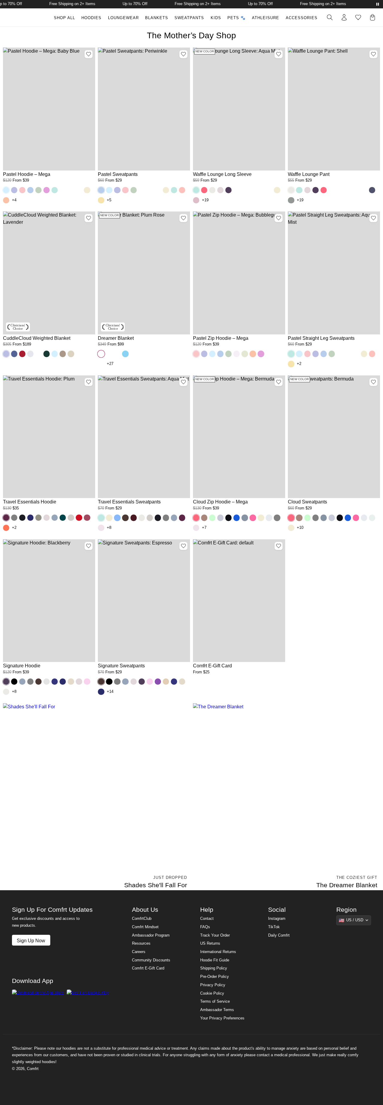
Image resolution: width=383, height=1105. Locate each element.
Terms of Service (215, 1001)
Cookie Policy (212, 993)
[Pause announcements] (377, 4)
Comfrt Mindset (145, 927)
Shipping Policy (213, 968)
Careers (138, 952)
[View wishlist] (358, 17)
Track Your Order (215, 935)
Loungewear (123, 18)
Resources (141, 943)
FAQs (205, 927)
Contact (207, 919)
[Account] (344, 17)
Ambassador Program (151, 935)
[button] (6, 190)
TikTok (274, 927)
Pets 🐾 (236, 18)
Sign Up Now (31, 940)
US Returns (210, 943)
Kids (216, 18)
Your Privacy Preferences (222, 1018)
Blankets (156, 18)
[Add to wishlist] (88, 54)
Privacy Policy (212, 985)
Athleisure (265, 18)
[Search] (329, 17)
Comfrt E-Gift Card (148, 968)
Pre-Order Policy (214, 977)
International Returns (218, 952)
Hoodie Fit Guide (214, 960)
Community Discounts (151, 960)
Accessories (301, 18)
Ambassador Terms (217, 1010)
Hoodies (91, 18)
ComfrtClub (141, 919)
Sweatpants (189, 18)
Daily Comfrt (279, 935)
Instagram (276, 919)
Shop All (64, 18)
